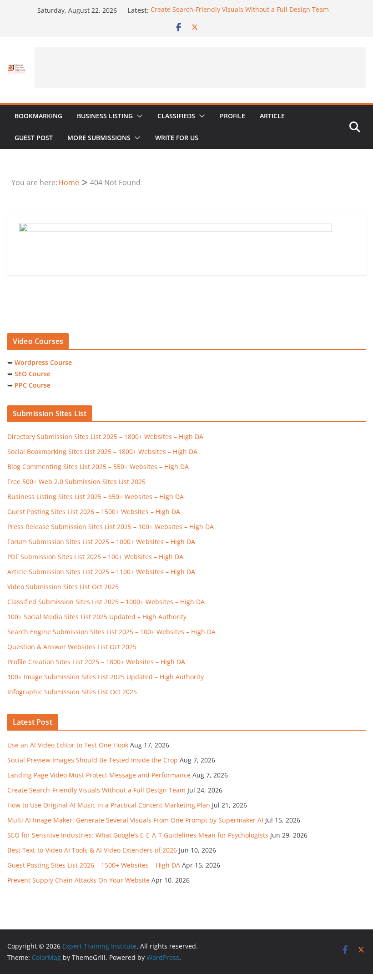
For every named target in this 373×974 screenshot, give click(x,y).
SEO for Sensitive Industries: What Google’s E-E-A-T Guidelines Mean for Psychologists (137, 835)
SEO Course (32, 373)
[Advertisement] (200, 67)
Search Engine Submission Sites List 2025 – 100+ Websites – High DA (111, 631)
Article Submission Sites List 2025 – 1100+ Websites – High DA (101, 571)
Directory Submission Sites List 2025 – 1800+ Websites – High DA (105, 436)
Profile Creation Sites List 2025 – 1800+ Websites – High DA (96, 661)
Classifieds (176, 115)
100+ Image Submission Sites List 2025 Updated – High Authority (105, 676)
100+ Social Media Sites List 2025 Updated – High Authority (96, 616)
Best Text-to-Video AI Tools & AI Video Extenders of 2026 (92, 850)
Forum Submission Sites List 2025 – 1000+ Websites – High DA (101, 541)
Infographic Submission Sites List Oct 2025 (72, 691)
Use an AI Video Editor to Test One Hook (67, 745)
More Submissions (99, 137)
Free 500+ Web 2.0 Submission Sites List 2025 (76, 481)
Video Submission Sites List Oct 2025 (63, 586)
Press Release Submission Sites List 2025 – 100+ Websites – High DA (110, 526)
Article (272, 115)
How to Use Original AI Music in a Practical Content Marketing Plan (108, 805)
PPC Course (32, 385)
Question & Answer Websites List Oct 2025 (71, 646)
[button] (138, 116)
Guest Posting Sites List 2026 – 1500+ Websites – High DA (93, 511)
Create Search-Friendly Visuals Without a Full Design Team (240, 10)
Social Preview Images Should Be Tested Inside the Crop (92, 760)
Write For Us (176, 137)
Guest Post (34, 137)
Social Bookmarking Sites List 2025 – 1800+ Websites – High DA (102, 451)
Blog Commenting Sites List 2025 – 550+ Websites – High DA (98, 466)
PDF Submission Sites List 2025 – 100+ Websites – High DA (95, 556)
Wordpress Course (43, 362)
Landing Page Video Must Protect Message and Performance (99, 775)
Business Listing (105, 115)
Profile (232, 115)
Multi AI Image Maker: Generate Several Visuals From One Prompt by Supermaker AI (135, 820)
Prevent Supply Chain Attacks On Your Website (78, 880)
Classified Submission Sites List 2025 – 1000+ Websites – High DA (106, 601)
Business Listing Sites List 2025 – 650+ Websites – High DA (95, 496)
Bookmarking (38, 115)
